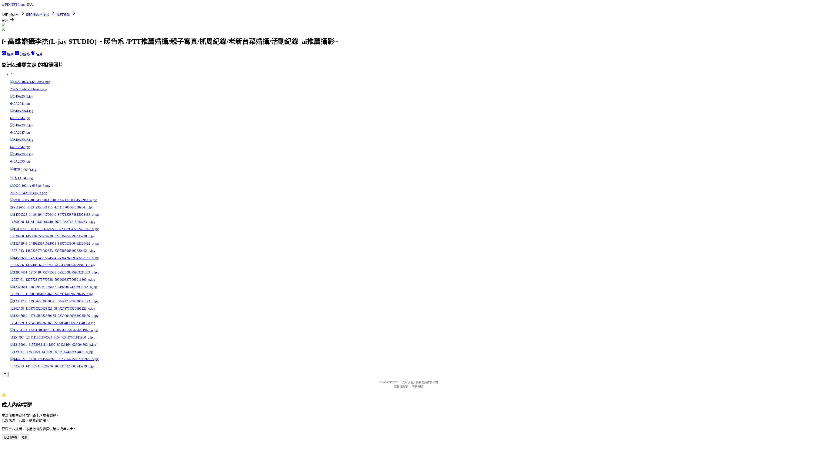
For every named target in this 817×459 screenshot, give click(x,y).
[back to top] (5, 374)
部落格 (25, 54)
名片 (39, 54)
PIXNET (393, 382)
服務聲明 (417, 386)
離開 (24, 437)
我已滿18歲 (10, 437)
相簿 (10, 54)
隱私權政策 (401, 386)
